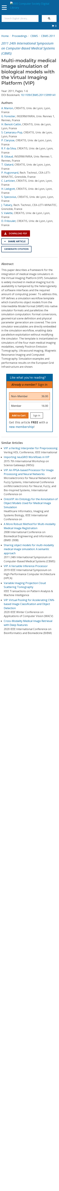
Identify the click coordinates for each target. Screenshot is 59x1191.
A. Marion (7, 108)
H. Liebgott (8, 189)
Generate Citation (16, 248)
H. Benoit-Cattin (11, 124)
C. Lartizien (8, 181)
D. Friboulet (8, 221)
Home (5, 36)
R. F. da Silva (8, 148)
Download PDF (17, 233)
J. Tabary (6, 205)
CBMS (34, 36)
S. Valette (7, 213)
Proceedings (19, 36)
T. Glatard (7, 164)
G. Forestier (8, 116)
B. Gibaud (7, 156)
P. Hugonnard (9, 172)
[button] (54, 26)
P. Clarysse (7, 140)
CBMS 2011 (48, 36)
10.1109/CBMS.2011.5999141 (38, 95)
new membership (21, 427)
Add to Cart (19, 415)
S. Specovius (8, 197)
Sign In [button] (42, 385)
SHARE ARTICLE (16, 241)
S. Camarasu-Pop (11, 132)
